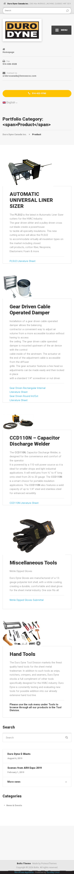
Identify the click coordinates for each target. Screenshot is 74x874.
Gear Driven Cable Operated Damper (30, 310)
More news (13, 781)
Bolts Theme (24, 863)
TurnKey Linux (53, 872)
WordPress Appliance (24, 872)
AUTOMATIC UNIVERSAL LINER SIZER (31, 200)
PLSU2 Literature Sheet (22, 261)
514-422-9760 (38, 93)
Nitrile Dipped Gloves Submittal (27, 600)
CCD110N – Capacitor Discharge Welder (35, 441)
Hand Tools (22, 654)
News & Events (14, 805)
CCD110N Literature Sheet (24, 503)
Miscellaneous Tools (33, 563)
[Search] (67, 10)
